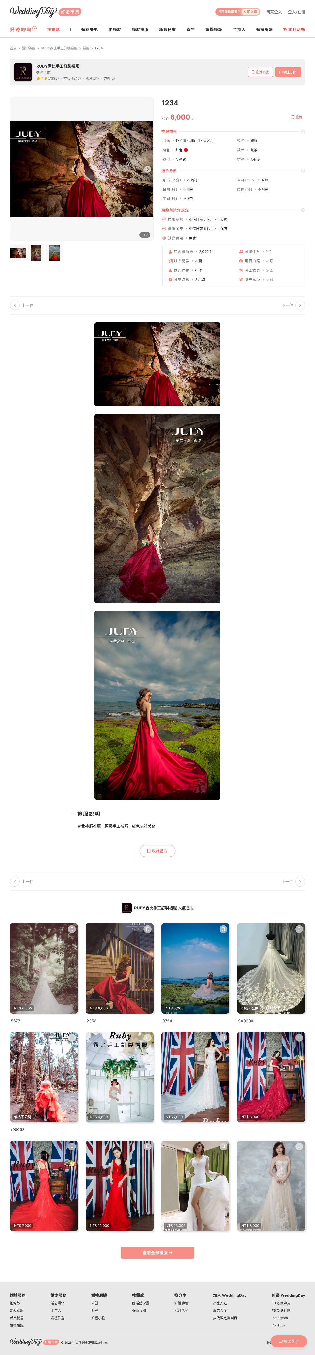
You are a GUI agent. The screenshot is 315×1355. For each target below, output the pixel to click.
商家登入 (274, 12)
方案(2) (109, 78)
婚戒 (94, 1310)
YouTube (278, 1325)
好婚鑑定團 (140, 1303)
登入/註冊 (296, 12)
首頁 (13, 48)
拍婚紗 (15, 1303)
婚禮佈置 (57, 1318)
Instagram (280, 1318)
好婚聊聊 (181, 1303)
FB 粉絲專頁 (281, 1303)
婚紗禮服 (29, 48)
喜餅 (94, 1303)
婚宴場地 (57, 1303)
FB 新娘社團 (281, 1310)
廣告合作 (220, 1310)
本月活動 (296, 29)
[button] (233, 131)
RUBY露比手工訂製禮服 (59, 48)
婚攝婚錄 (17, 1325)
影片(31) (92, 78)
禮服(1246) (72, 78)
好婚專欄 (139, 1310)
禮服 (86, 48)
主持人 (56, 1310)
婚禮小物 (98, 1318)
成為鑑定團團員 (225, 1318)
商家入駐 (220, 1303)
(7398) (53, 78)
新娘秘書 (17, 1318)
